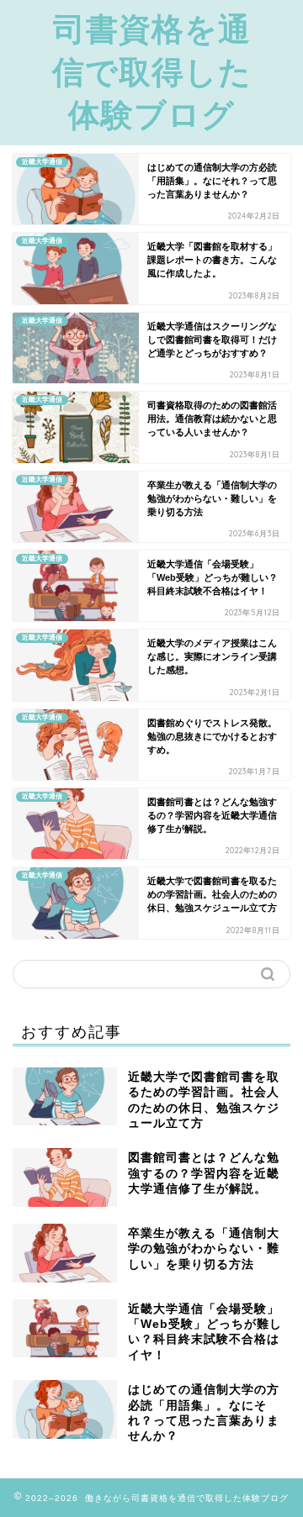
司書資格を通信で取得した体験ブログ (152, 71)
